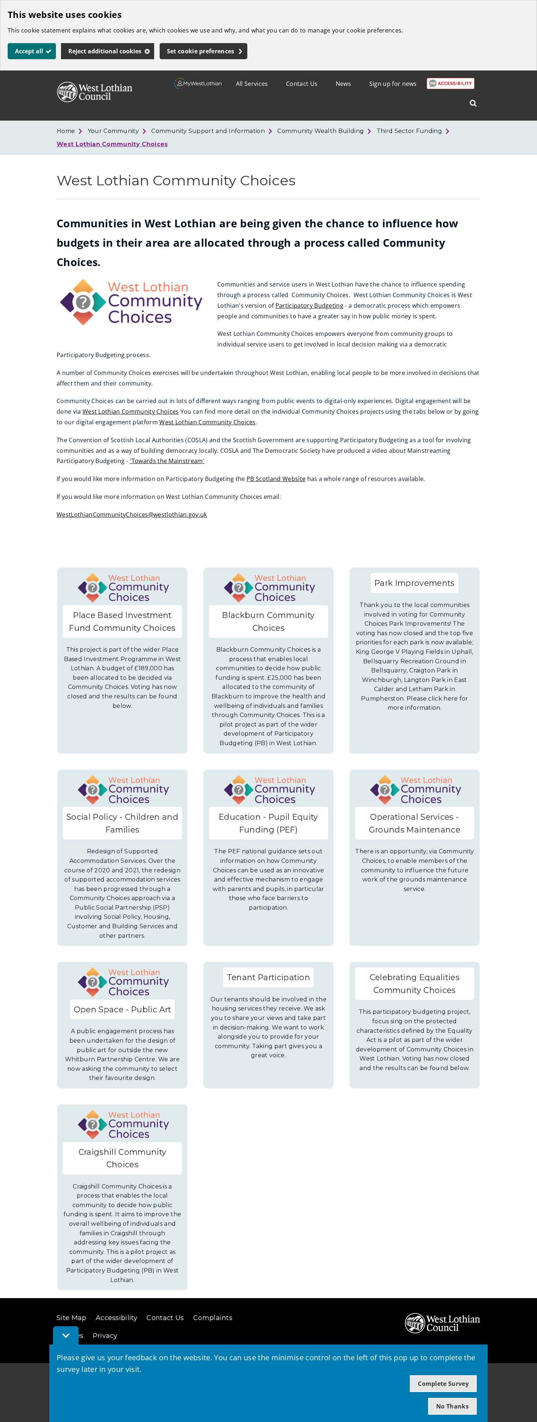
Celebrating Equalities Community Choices (415, 983)
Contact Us (301, 84)
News (343, 84)
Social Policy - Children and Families (122, 823)
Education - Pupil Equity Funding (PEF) (268, 823)
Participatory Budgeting (309, 306)
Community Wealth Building (320, 131)
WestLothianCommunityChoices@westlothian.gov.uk (132, 515)
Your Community (113, 131)
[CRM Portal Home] (198, 87)
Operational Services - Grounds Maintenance (414, 823)
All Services (252, 84)
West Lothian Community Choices (112, 144)
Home (66, 131)
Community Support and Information (208, 131)
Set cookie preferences (201, 51)
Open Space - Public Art (122, 1009)
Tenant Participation (268, 977)
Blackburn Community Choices (268, 621)
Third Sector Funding (409, 131)
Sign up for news (393, 84)
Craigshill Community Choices (122, 1158)
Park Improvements (414, 583)
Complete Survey (443, 1384)
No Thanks (452, 1406)
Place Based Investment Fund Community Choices (122, 621)
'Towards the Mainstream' (167, 461)
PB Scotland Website (276, 479)
